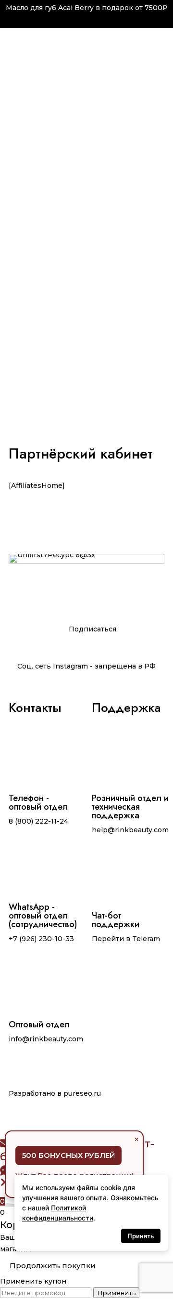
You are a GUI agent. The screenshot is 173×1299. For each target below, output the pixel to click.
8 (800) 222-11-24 (38, 821)
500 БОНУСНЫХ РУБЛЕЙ (68, 1155)
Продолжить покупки (53, 1265)
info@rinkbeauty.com (46, 1039)
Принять (140, 1236)
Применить (116, 1293)
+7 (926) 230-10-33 (41, 938)
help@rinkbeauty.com (130, 830)
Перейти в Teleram (126, 938)
